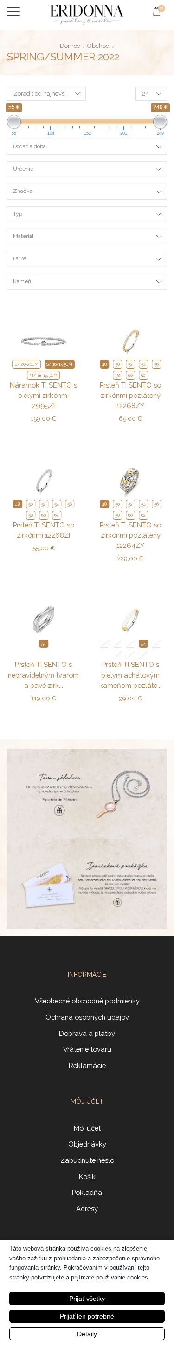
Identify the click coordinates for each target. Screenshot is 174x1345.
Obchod (98, 45)
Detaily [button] (87, 1334)
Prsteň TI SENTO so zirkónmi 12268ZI (43, 530)
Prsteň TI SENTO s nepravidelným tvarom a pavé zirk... (43, 674)
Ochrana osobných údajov (87, 1017)
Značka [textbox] (22, 191)
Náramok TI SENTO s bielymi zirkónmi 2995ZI (43, 395)
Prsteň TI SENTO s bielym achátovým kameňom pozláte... (130, 674)
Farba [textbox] (19, 258)
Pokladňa (87, 1192)
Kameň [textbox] (22, 281)
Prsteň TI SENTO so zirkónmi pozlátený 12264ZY (130, 535)
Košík (87, 1176)
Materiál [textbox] (23, 236)
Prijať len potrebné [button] (87, 1316)
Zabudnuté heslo (87, 1160)
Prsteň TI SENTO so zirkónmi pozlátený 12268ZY (130, 395)
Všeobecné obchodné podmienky (87, 1001)
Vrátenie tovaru (87, 1049)
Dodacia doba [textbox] (29, 146)
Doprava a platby (87, 1033)
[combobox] (87, 147)
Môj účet (87, 1128)
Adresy (87, 1209)
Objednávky (87, 1144)
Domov (70, 45)
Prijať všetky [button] (87, 1298)
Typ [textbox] (17, 214)
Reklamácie (87, 1065)
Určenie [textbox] (23, 168)
